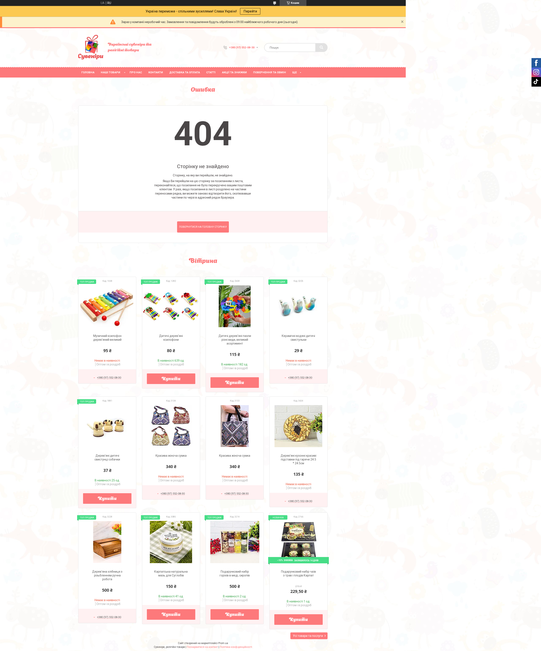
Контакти (155, 72)
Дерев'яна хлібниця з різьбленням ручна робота (107, 575)
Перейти (250, 11)
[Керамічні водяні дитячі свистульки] (298, 306)
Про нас (136, 72)
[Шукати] (321, 47)
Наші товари (110, 72)
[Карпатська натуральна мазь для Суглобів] (171, 542)
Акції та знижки (234, 72)
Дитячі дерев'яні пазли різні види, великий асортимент (235, 339)
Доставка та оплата (184, 72)
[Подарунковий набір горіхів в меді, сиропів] (235, 542)
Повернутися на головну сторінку (203, 226)
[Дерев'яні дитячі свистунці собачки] (107, 426)
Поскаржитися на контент (202, 647)
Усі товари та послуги (308, 635)
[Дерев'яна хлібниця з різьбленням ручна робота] (107, 542)
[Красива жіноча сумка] (171, 426)
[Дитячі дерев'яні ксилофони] (171, 306)
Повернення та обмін (269, 72)
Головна (87, 72)
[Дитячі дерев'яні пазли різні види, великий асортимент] (235, 306)
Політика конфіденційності (236, 647)
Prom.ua (223, 643)
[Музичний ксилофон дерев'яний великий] (107, 306)
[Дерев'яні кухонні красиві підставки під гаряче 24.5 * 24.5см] (298, 426)
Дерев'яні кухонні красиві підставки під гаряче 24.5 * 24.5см (298, 459)
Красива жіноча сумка (171, 455)
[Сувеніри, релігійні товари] (91, 47)
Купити (171, 379)
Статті (211, 72)
